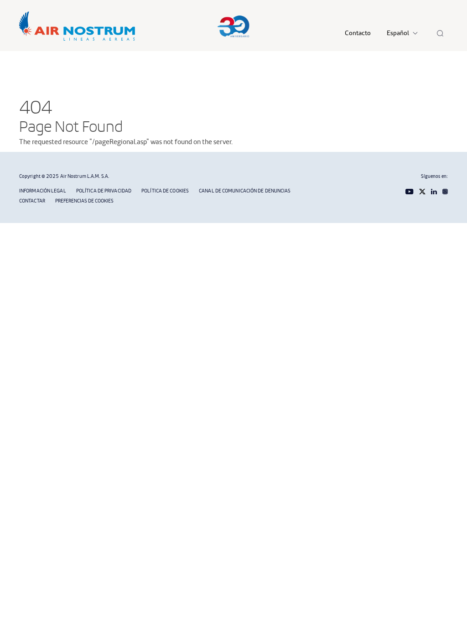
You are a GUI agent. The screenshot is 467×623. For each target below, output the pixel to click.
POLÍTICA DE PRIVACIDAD (103, 190)
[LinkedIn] (432, 190)
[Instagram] (443, 190)
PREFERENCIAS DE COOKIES (84, 200)
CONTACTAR (32, 200)
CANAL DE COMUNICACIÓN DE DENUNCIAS (245, 190)
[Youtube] (408, 190)
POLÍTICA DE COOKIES (165, 190)
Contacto (358, 32)
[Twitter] (420, 190)
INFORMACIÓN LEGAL (42, 190)
